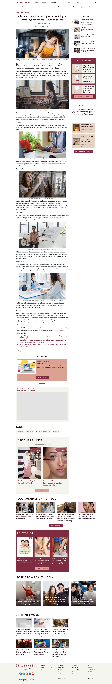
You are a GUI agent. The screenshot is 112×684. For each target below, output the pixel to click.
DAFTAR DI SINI (60, 330)
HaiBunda (90, 674)
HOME (36, 2)
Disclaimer (74, 672)
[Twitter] (23, 673)
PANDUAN (42, 383)
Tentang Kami (75, 667)
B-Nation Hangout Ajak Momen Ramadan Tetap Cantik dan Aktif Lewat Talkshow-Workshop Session (87, 140)
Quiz (40, 7)
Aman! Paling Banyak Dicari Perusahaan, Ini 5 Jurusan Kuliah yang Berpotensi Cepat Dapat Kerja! (42, 345)
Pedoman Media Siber (77, 669)
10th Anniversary (25, 7)
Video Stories (47, 7)
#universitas (56, 432)
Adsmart (60, 669)
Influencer (34, 7)
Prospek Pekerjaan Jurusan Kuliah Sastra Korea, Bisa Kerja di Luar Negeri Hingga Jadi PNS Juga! (43, 337)
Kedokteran (19, 307)
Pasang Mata (61, 667)
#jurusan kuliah (20, 432)
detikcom (90, 667)
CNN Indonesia (91, 669)
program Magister (45, 117)
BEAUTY (44, 2)
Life (22, 12)
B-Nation (43, 672)
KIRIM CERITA (42, 377)
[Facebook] (20, 673)
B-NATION (79, 2)
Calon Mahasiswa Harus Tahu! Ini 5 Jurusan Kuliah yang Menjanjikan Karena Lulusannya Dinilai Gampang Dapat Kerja (42, 341)
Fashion (50, 667)
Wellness (50, 669)
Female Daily (91, 676)
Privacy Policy (75, 674)
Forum (59, 672)
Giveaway (89, 119)
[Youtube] (33, 673)
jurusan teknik (40, 203)
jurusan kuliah (32, 77)
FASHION (53, 2)
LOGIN (87, 2)
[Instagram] (27, 673)
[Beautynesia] (24, 2)
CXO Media (90, 678)
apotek (44, 313)
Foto (55, 7)
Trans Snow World (62, 678)
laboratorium (34, 166)
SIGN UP (91, 2)
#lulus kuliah (30, 432)
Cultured (27, 12)
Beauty (42, 667)
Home (17, 12)
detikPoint (60, 674)
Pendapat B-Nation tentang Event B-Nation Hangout (87, 126)
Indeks (72, 7)
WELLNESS (69, 2)
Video (59, 7)
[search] (95, 2)
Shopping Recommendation (84, 7)
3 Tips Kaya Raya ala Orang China (26, 390)
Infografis (66, 7)
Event (77, 119)
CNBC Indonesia (92, 672)
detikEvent (60, 676)
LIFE (60, 2)
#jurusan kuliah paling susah (43, 432)
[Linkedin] (30, 673)
